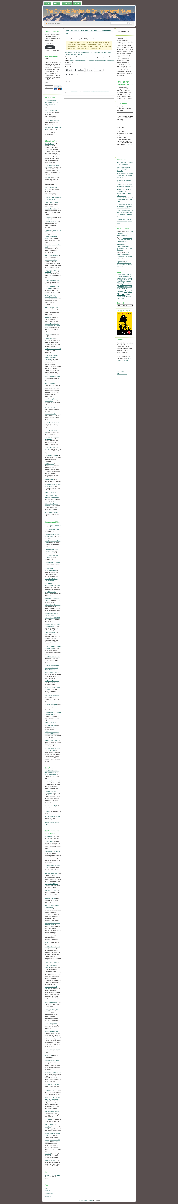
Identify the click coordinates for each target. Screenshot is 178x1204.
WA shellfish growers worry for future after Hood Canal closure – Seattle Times (124, 206)
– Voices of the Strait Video (52, 121)
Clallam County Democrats (52, 562)
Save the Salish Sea (50, 1124)
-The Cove (47, 177)
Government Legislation (124, 279)
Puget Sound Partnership (52, 696)
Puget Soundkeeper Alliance (53, 1072)
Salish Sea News (49, 1091)
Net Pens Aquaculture (126, 285)
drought (93, 91)
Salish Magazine (49, 464)
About (56, 3)
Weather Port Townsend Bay (52, 1175)
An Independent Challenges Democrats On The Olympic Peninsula (125, 175)
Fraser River (98, 91)
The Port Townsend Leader (52, 816)
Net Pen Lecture (49, 338)
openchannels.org (50, 383)
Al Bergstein (120, 244)
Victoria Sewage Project (51, 740)
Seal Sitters (48, 1127)
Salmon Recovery (121, 296)
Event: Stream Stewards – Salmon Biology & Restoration (124, 169)
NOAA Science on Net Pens (52, 657)
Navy (118, 285)
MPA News (48, 317)
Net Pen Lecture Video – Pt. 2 (53, 349)
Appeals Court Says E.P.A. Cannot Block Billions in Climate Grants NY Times (124, 191)
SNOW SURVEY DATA (51, 492)
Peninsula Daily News (51, 805)
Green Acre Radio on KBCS (52, 781)
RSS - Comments (122, 374)
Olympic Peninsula (124, 287)
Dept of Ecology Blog (50, 592)
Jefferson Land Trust (50, 898)
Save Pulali (48, 1119)
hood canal (128, 281)
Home (48, 3)
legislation (129, 283)
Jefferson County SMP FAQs (52, 618)
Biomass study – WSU (51, 209)
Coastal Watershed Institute (52, 851)
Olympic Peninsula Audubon (52, 376)
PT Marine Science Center (52, 422)
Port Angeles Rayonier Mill (52, 681)
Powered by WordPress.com (85, 1200)
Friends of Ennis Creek (51, 260)
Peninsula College (50, 407)
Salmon (128, 295)
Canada (119, 274)
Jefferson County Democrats (52, 605)
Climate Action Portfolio (51, 222)
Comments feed (49, 1193)
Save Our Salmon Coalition (52, 1111)
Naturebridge (48, 334)
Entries (51, 23)
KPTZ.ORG (129, 145)
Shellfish (128, 296)
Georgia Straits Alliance (51, 884)
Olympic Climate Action (51, 1002)
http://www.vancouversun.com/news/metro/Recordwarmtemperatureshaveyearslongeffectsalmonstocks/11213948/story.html (104, 60)
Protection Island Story (51, 414)
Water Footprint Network (51, 512)
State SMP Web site (50, 725)
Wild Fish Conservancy (51, 1160)
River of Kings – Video (51, 455)
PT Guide (47, 811)
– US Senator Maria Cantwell (53, 525)
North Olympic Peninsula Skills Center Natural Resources (52, 357)
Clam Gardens (49, 841)
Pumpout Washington (51, 704)
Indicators (66, 3)
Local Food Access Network (52, 947)
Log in (46, 1188)
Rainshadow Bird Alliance (52, 1084)
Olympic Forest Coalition (51, 1023)
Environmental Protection (125, 278)
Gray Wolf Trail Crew (50, 890)
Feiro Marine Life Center (51, 255)
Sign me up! (49, 47)
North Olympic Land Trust (52, 963)
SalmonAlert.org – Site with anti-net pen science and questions (52, 1099)
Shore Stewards (49, 479)
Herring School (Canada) (52, 280)
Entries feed (48, 1191)
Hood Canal (121, 281)
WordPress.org (49, 1196)
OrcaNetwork (48, 1055)
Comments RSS (59, 23)
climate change (126, 276)
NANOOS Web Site (50, 632)
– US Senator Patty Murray (52, 529)
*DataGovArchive (49, 144)
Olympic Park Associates (51, 1031)
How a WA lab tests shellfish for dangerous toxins (125, 233)
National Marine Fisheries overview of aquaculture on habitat (52, 325)
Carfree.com (48, 217)
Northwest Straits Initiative (52, 665)
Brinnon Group (49, 836)
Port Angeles (121, 288)
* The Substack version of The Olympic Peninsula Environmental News (52, 102)
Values (77, 3)
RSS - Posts (120, 371)
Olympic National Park (51, 672)
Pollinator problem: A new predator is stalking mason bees (124, 221)
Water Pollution (120, 298)
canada (123, 274)
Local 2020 (48, 942)
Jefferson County (122, 283)
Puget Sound (74, 91)
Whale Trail (48, 1154)
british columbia (86, 91)
